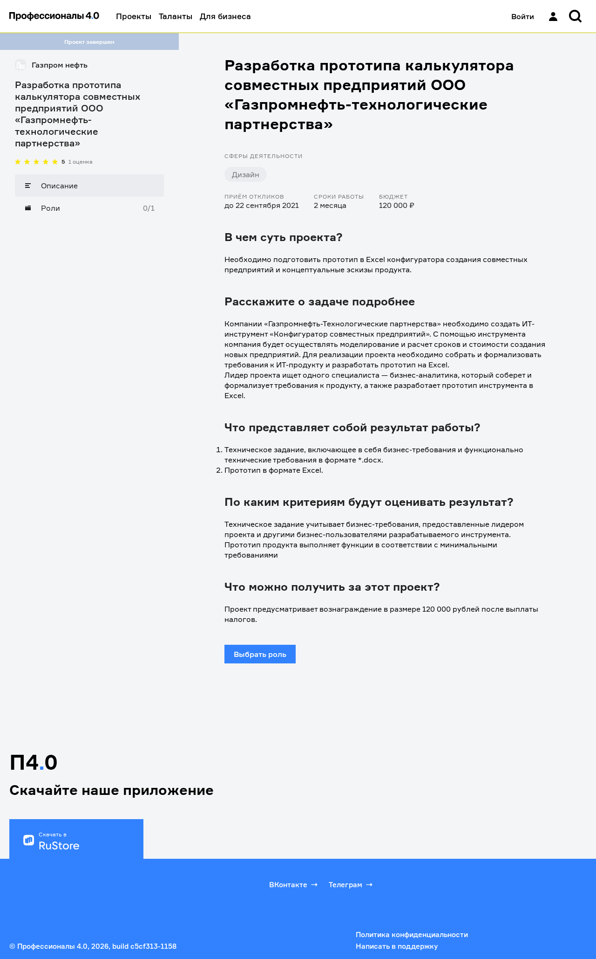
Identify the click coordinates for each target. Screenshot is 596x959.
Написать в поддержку (397, 946)
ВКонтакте (288, 884)
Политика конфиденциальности (412, 934)
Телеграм (345, 884)
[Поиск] (575, 16)
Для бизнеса (225, 16)
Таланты (175, 16)
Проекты (133, 16)
